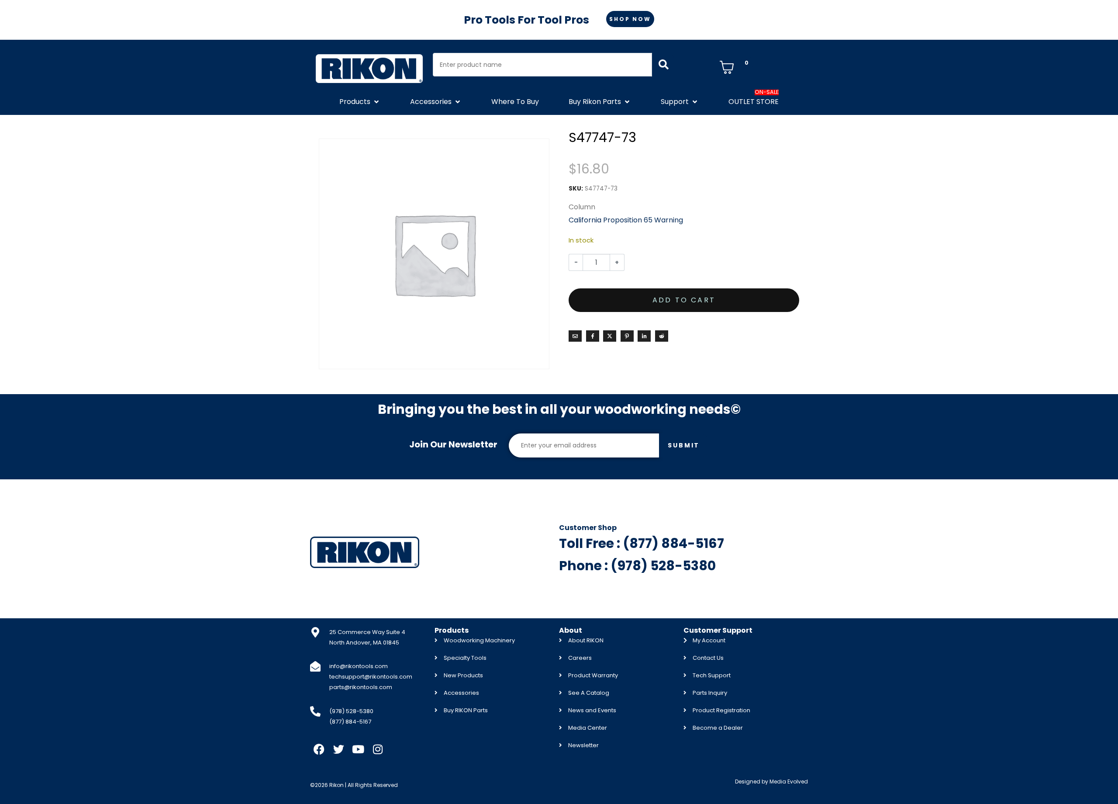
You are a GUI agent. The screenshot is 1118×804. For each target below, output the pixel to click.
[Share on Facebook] (592, 336)
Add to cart (683, 300)
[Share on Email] (575, 336)
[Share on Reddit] (661, 336)
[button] (359, 102)
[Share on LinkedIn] (644, 336)
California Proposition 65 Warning (626, 220)
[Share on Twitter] (609, 336)
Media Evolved (788, 781)
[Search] (663, 64)
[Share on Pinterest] (627, 336)
